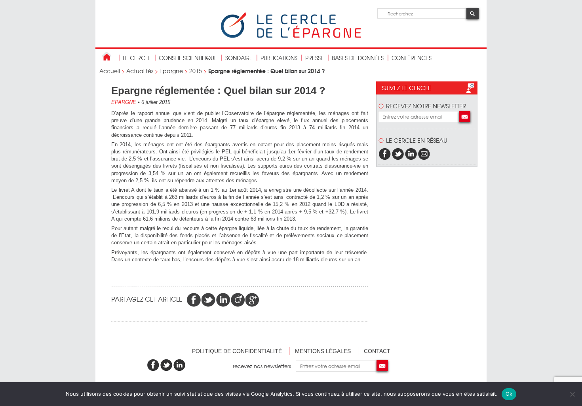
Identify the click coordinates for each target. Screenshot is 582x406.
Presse (314, 58)
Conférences (412, 58)
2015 (195, 71)
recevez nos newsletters (264, 366)
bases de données (358, 58)
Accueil (109, 71)
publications (279, 58)
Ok (509, 394)
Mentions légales (323, 351)
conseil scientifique (188, 58)
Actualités (139, 71)
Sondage (239, 58)
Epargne (171, 71)
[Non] (572, 394)
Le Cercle (137, 58)
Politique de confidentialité (237, 351)
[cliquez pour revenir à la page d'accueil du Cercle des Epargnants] (291, 36)
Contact (377, 351)
